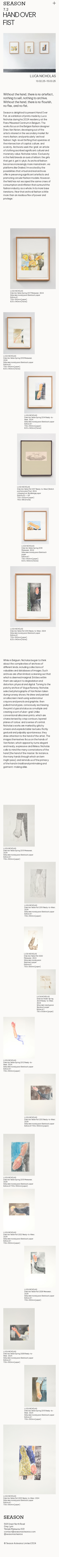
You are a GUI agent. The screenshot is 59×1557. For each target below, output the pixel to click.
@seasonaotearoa (13, 1534)
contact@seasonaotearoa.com (20, 1531)
